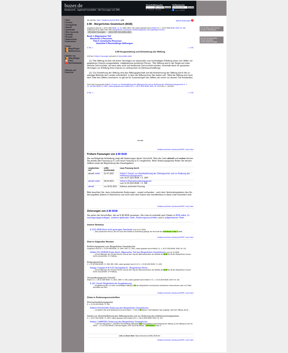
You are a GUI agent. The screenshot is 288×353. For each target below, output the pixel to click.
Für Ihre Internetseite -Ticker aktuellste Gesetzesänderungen (209, 40)
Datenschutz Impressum (71, 40)
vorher (97, 174)
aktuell (91, 181)
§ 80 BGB (121, 154)
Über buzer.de (71, 32)
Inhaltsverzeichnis (164, 149)
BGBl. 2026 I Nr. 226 (178, 28)
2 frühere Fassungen (101, 56)
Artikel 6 (155, 28)
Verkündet (70, 30)
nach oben (190, 149)
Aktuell (68, 27)
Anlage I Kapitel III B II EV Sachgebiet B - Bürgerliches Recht (118, 268)
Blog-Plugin (74, 49)
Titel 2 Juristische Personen (107, 41)
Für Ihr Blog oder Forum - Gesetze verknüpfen (210, 29)
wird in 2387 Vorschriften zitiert (120, 32)
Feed (70, 61)
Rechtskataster (75, 63)
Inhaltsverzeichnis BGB (110, 20)
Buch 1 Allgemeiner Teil (99, 36)
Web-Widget (74, 58)
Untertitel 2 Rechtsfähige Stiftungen (114, 43)
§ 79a (90, 47)
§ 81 (190, 47)
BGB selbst (181, 215)
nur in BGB (180, 10)
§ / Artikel (150, 10)
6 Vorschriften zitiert (124, 56)
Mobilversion (74, 51)
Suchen (68, 22)
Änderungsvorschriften (147, 217)
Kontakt (68, 37)
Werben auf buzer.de (70, 71)
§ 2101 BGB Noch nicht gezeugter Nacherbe (111, 229)
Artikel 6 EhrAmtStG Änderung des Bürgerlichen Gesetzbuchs (119, 308)
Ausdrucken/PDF (178, 149)
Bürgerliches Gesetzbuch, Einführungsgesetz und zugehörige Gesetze (139, 30)
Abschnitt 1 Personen (101, 38)
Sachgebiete (71, 25)
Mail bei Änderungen (183, 21)
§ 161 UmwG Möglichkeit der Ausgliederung (111, 283)
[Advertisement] (140, 120)
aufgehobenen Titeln (174, 217)
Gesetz (158, 10)
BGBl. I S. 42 (117, 28)
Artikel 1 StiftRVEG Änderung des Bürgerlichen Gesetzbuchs (118, 321)
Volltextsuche (178, 5)
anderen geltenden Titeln (123, 217)
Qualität (69, 34)
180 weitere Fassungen (96, 32)
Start (67, 20)
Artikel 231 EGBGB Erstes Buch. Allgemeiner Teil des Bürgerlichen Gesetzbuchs (128, 252)
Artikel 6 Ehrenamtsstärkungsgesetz (136, 181)
